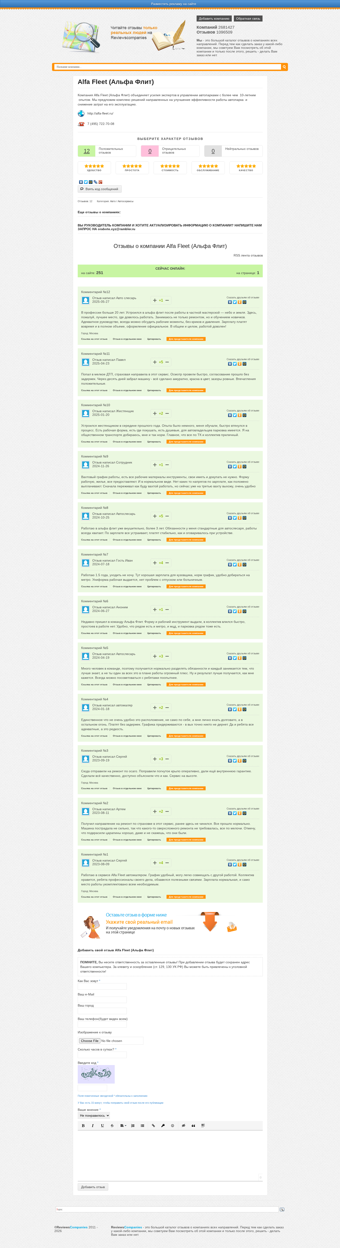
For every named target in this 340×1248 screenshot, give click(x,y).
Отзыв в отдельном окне (127, 339)
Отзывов (83, 201)
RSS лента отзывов (248, 255)
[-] (167, 300)
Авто (113, 201)
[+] (155, 300)
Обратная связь (248, 18)
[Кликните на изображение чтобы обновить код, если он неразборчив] (96, 1082)
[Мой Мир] (90, 182)
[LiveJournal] (95, 182)
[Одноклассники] (239, 302)
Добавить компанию (214, 18)
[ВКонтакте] (81, 182)
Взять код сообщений (102, 189)
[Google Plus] (100, 182)
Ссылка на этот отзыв (94, 339)
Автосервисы (125, 201)
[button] (83, 1125)
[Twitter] (85, 182)
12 (87, 151)
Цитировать (154, 339)
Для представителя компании (186, 339)
